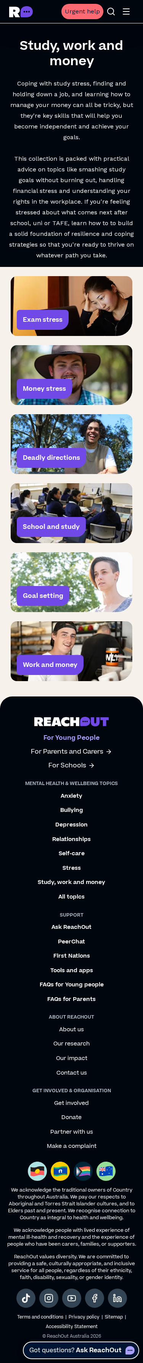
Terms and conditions (40, 1317)
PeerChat (71, 942)
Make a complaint (71, 1146)
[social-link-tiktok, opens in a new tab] (25, 1298)
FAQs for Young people (72, 985)
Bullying (71, 810)
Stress (72, 868)
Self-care (72, 854)
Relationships (71, 839)
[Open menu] (126, 11)
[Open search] (111, 11)
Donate (71, 1117)
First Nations (71, 956)
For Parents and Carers (67, 752)
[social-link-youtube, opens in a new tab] (71, 1298)
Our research (71, 1044)
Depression (71, 825)
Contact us (71, 1073)
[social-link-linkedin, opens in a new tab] (117, 1298)
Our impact (71, 1058)
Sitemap (114, 1317)
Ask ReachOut (71, 927)
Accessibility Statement (72, 1326)
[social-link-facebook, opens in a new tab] (94, 1298)
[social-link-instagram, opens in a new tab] (48, 1298)
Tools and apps (71, 971)
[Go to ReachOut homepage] (21, 11)
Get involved (71, 1103)
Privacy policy (84, 1317)
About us (71, 1030)
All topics (71, 897)
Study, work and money (71, 882)
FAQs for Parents (71, 999)
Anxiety (71, 796)
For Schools (67, 766)
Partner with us (71, 1132)
